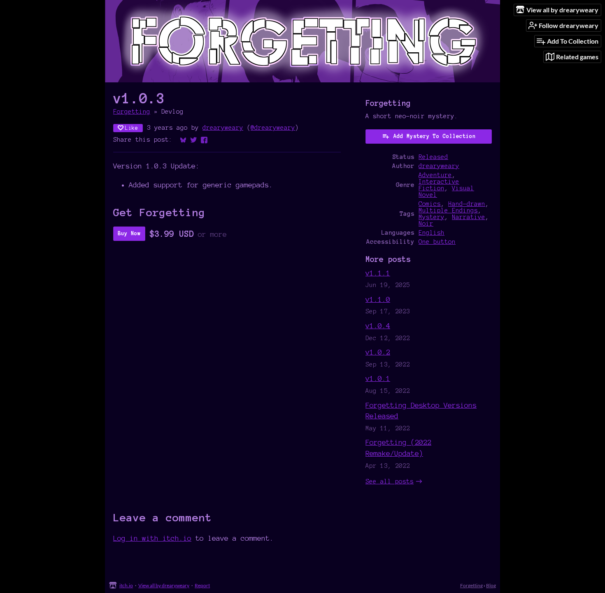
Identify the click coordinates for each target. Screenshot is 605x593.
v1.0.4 (377, 325)
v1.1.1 (377, 273)
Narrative (468, 217)
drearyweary (222, 127)
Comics (430, 204)
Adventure (435, 175)
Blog (491, 585)
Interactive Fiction (439, 184)
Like (131, 128)
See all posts (389, 481)
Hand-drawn (466, 204)
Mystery (431, 217)
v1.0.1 (377, 378)
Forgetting (131, 111)
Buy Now (129, 233)
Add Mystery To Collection (434, 136)
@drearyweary (273, 127)
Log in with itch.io (152, 538)
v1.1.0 (377, 299)
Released (433, 157)
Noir (426, 223)
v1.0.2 (377, 352)
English (431, 232)
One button (437, 241)
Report (202, 585)
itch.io (126, 585)
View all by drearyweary (163, 585)
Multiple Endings (448, 210)
